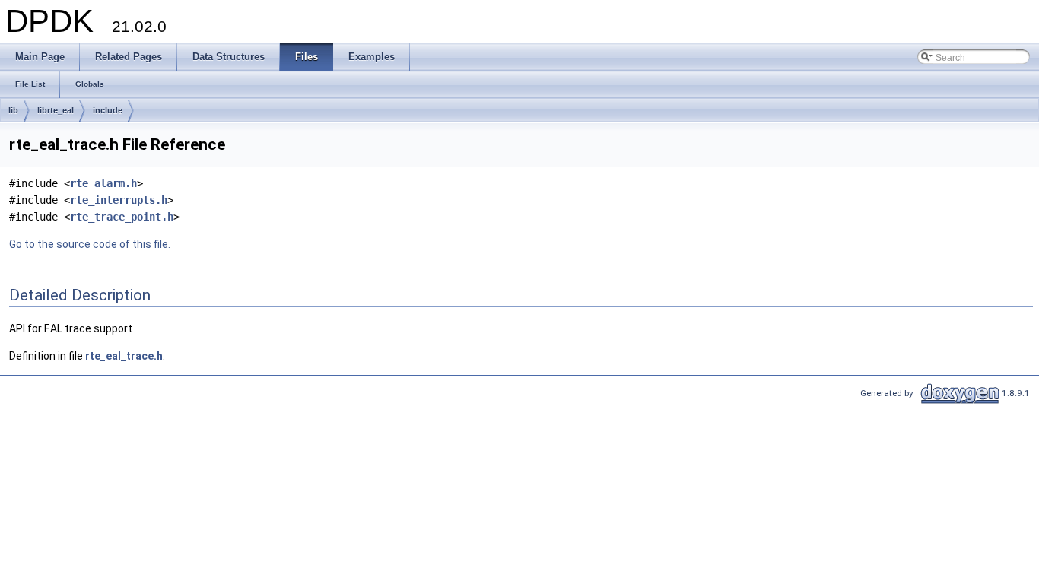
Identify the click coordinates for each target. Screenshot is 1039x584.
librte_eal (55, 110)
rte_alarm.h (103, 183)
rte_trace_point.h (121, 217)
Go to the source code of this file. (89, 244)
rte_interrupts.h (118, 200)
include (107, 110)
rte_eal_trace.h (124, 356)
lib (13, 110)
